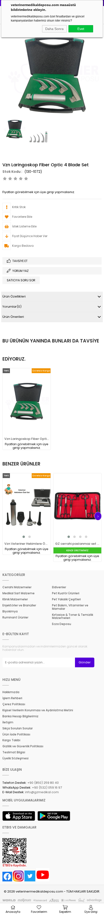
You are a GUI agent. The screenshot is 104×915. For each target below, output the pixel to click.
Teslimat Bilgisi (13, 752)
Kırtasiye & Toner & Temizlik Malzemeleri (72, 616)
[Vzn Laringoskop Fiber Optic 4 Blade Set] (27, 401)
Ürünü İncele (33, 409)
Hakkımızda (10, 692)
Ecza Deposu (61, 624)
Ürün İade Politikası (16, 734)
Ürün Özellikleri (14, 296)
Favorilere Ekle (23, 409)
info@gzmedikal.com (42, 792)
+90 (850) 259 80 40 (43, 782)
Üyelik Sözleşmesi (15, 758)
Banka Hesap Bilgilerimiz (20, 716)
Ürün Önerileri (13, 316)
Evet (80, 29)
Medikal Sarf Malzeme (18, 593)
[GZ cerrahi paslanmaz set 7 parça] (77, 506)
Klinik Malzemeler (15, 599)
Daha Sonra (54, 29)
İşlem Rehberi (12, 698)
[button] (24, 536)
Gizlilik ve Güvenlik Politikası (22, 746)
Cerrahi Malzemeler (16, 587)
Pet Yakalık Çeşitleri (66, 599)
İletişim (7, 722)
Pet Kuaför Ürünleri (65, 593)
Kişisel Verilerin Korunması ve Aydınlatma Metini (37, 710)
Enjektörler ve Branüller (19, 605)
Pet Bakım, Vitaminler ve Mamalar (70, 607)
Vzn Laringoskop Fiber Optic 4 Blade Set (26, 438)
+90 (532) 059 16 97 (47, 787)
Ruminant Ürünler (15, 617)
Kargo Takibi (11, 740)
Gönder (85, 662)
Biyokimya (10, 611)
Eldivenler (59, 587)
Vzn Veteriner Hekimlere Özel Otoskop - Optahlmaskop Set (26, 543)
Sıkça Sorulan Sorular (17, 728)
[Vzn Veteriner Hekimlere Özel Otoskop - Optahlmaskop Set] (27, 506)
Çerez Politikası (13, 704)
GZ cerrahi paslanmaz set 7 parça (77, 543)
